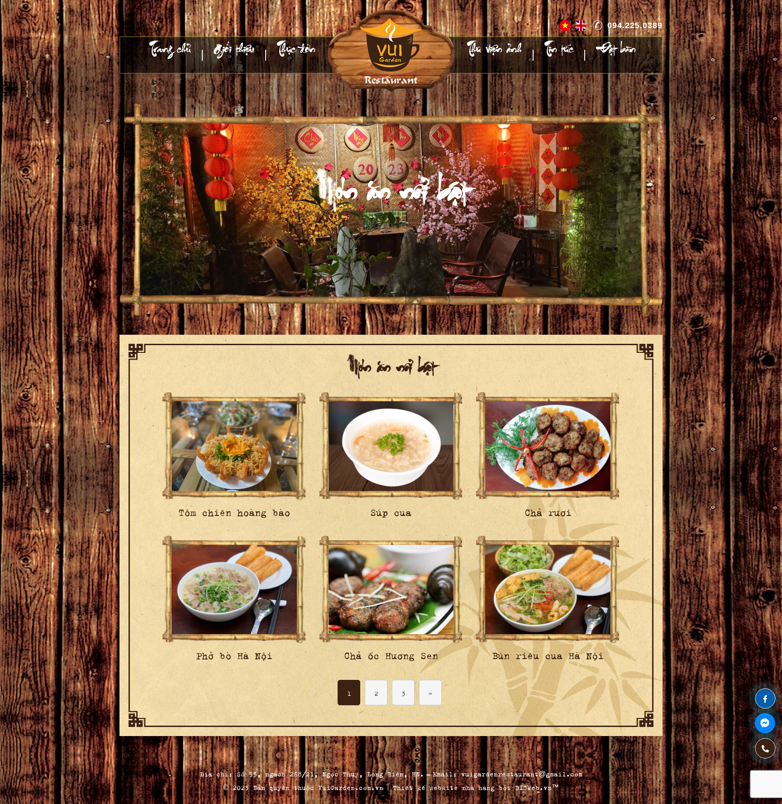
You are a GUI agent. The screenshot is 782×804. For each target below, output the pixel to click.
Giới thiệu (234, 55)
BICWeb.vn (533, 786)
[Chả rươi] (547, 446)
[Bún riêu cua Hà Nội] (547, 590)
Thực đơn (296, 55)
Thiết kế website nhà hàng (444, 786)
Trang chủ (170, 55)
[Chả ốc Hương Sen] (391, 590)
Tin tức (558, 55)
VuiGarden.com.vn (350, 786)
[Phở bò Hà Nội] (234, 590)
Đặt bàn (615, 55)
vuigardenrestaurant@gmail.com (521, 773)
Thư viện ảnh (494, 55)
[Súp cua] (391, 446)
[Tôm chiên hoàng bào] (234, 446)
